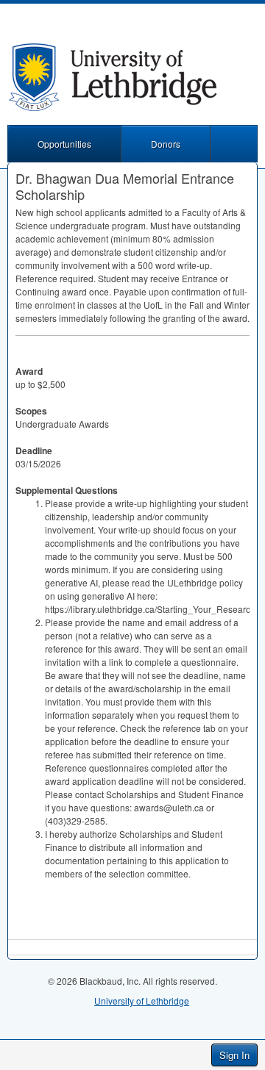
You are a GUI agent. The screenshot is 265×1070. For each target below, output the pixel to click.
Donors (165, 143)
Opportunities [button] (64, 143)
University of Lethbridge (141, 1000)
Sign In (234, 1055)
